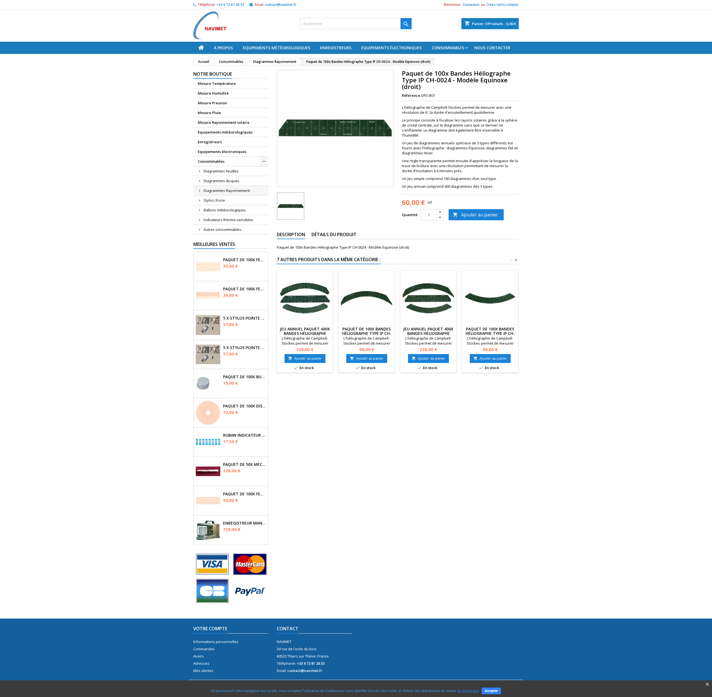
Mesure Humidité (213, 93)
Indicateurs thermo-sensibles (228, 219)
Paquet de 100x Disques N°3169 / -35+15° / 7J (244, 406)
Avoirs (198, 656)
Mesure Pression (212, 102)
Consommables (448, 47)
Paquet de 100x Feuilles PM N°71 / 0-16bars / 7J (244, 289)
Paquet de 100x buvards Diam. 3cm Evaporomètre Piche (244, 377)
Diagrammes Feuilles (221, 171)
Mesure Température (217, 83)
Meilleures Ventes (214, 244)
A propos (223, 47)
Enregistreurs (335, 47)
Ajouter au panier (475, 215)
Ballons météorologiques (225, 209)
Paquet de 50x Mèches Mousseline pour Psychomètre (244, 464)
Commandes (204, 648)
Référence (411, 95)
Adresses (201, 663)
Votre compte (210, 629)
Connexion (471, 4)
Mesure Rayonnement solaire (223, 122)
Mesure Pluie (209, 112)
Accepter (491, 691)
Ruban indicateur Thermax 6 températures (244, 435)
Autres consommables (222, 229)
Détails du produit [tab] (334, 234)
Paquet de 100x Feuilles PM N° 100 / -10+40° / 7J (244, 494)
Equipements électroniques (391, 47)
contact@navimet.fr (280, 4)
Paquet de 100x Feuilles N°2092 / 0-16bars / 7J (244, 260)
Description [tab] (291, 234)
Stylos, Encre (214, 200)
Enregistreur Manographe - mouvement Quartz (244, 523)
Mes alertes (203, 670)
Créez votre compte (502, 4)
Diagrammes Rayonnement (227, 190)
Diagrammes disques (221, 180)
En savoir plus (468, 691)
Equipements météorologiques (276, 47)
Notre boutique (212, 74)
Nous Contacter (492, 47)
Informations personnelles (215, 641)
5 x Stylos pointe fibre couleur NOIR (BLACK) (244, 347)
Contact (287, 629)
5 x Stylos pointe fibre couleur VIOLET (244, 318)
